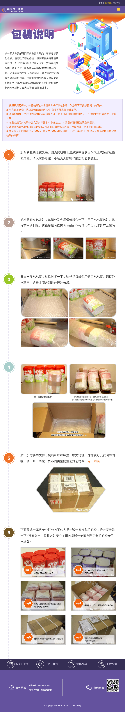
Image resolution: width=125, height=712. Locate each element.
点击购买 (94, 461)
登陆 (100, 3)
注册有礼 (108, 3)
